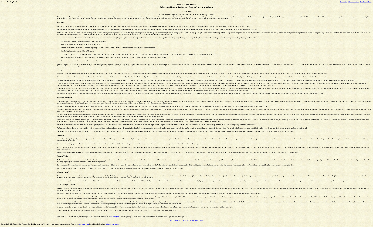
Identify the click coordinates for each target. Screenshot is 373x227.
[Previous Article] (353, 2)
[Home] (369, 2)
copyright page (84, 224)
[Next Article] (344, 2)
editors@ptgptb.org (112, 224)
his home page (114, 216)
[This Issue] (363, 2)
